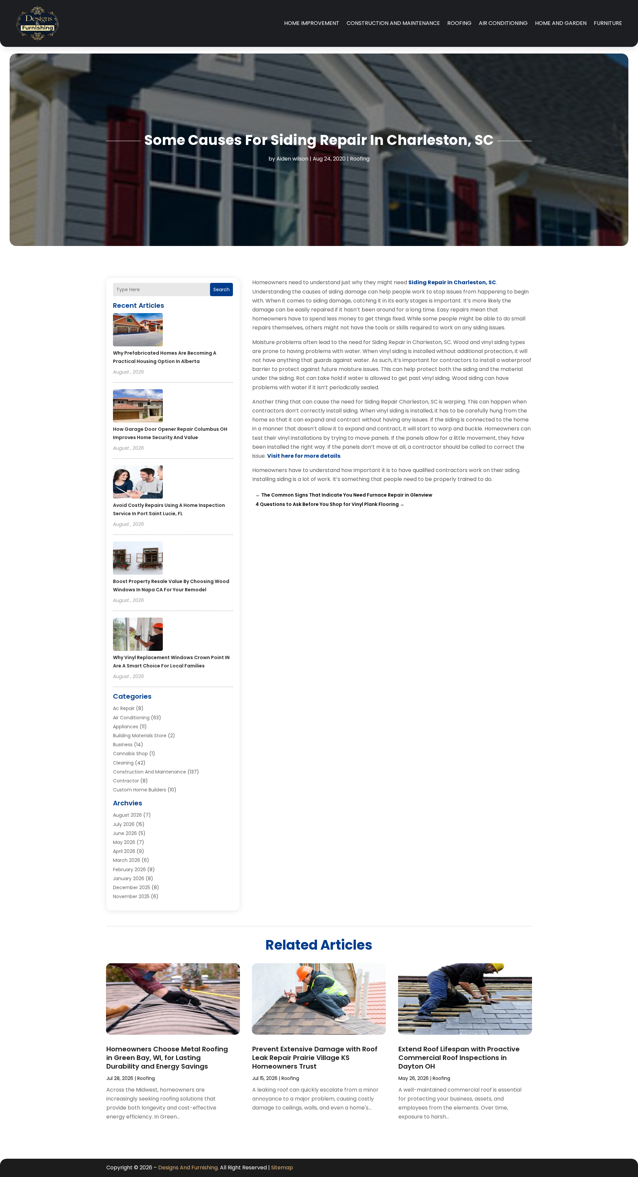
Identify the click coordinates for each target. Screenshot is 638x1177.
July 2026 (124, 824)
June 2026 (125, 833)
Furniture (608, 23)
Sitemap (282, 1167)
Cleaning (123, 763)
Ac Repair (124, 708)
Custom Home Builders (139, 789)
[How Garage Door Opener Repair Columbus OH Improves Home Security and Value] (138, 406)
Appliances (125, 726)
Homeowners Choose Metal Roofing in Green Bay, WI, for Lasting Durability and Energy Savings (167, 1057)
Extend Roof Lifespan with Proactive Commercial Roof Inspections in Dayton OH (459, 1057)
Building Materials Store (139, 735)
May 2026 (124, 842)
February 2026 (129, 869)
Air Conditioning (503, 23)
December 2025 (131, 887)
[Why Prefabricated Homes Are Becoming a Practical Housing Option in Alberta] (138, 330)
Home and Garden (560, 23)
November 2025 (131, 896)
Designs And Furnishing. (188, 1167)
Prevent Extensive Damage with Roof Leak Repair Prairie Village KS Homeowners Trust (314, 1057)
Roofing (459, 23)
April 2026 (124, 851)
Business (123, 744)
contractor (126, 780)
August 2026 (127, 815)
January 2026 (128, 878)
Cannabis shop (130, 753)
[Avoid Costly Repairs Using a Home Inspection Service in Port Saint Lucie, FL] (138, 483)
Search (221, 289)
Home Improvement (311, 23)
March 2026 (126, 860)
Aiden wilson (292, 159)
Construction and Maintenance (393, 23)
